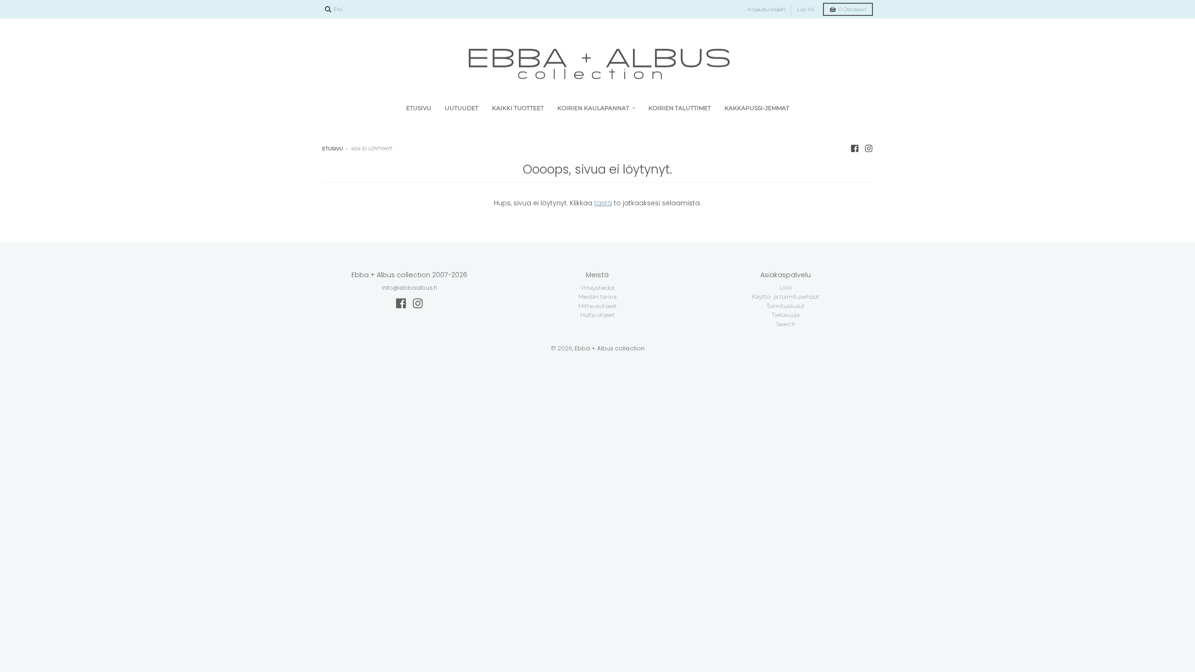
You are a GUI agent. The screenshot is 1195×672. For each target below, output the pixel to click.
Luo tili (805, 10)
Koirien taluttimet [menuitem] (679, 108)
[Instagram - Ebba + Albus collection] (869, 148)
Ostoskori (852, 10)
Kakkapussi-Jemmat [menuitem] (756, 108)
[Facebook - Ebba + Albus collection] (855, 148)
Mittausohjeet (597, 305)
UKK (786, 287)
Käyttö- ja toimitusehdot (785, 296)
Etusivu (332, 148)
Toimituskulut (785, 305)
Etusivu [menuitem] (418, 108)
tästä (603, 203)
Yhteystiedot (597, 287)
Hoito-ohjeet (597, 314)
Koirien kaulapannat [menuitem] (593, 108)
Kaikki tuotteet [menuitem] (518, 108)
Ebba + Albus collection (610, 348)
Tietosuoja (786, 314)
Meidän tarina (597, 296)
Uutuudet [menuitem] (461, 108)
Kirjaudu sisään (766, 10)
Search (785, 324)
